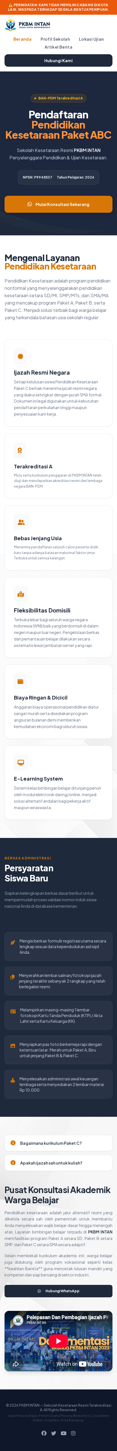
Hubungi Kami (58, 60)
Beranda (22, 39)
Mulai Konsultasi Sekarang (62, 204)
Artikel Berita (58, 46)
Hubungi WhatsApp (62, 1291)
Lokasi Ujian (91, 39)
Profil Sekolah (55, 39)
